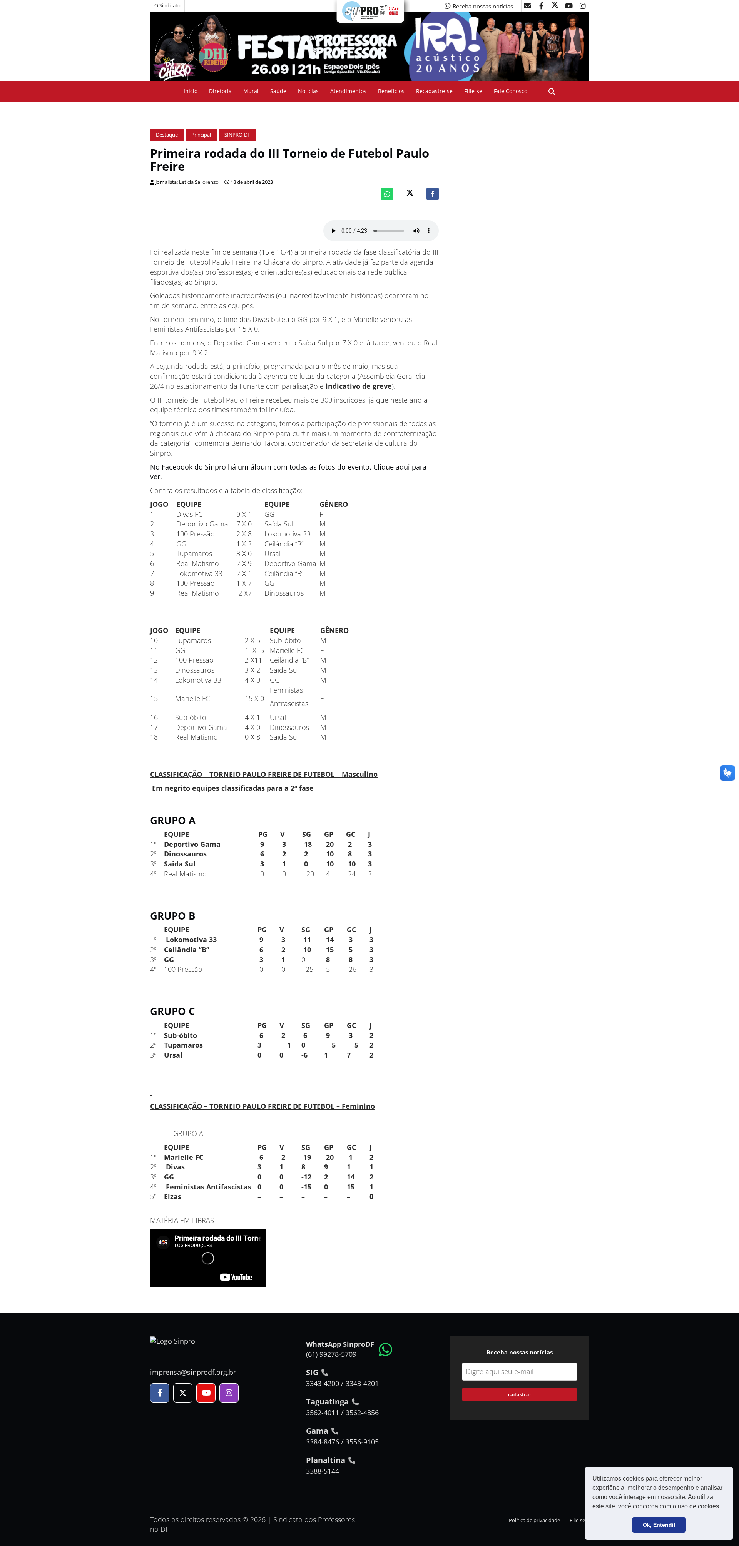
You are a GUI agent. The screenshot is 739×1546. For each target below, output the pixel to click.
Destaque (167, 135)
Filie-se (473, 91)
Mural (251, 91)
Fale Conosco (510, 91)
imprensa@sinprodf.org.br (193, 1372)
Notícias (308, 91)
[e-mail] (527, 6)
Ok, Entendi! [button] (659, 1525)
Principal (201, 135)
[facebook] (541, 6)
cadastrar (520, 1394)
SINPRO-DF (237, 135)
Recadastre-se (434, 91)
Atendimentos (348, 91)
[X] (555, 6)
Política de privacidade (534, 1520)
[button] (723, 1507)
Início (190, 91)
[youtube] (569, 6)
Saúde (278, 91)
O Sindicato (167, 5)
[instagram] (583, 6)
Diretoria (220, 91)
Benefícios (391, 91)
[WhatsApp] (387, 194)
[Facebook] (432, 194)
